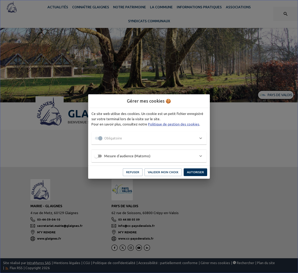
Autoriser (195, 172)
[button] (149, 138)
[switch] (96, 156)
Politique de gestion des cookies (173, 124)
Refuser (132, 172)
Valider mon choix (163, 172)
